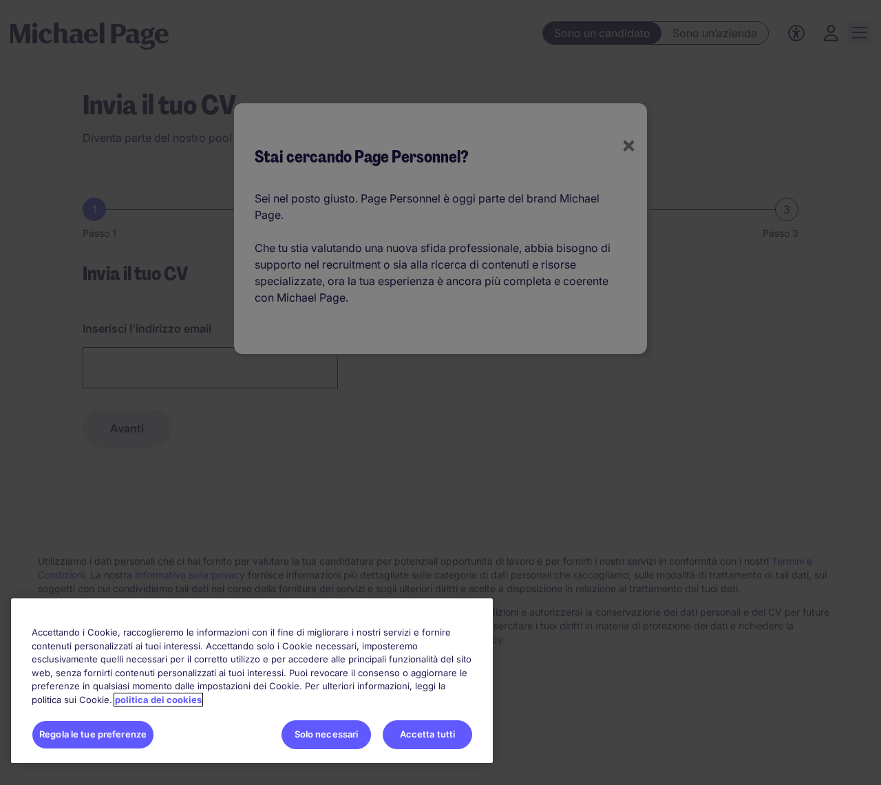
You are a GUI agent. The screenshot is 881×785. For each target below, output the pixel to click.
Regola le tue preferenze (93, 734)
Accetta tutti (428, 734)
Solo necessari (327, 734)
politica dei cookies (158, 699)
